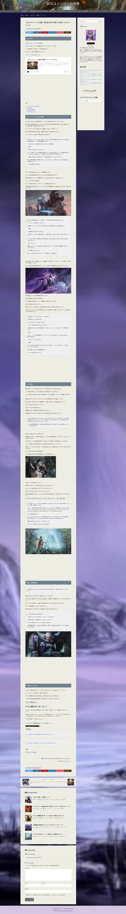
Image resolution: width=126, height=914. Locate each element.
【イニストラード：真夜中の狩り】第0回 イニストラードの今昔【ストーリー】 (51, 806)
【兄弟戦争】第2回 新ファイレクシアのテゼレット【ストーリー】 (48, 825)
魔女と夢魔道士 (31, 109)
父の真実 (29, 108)
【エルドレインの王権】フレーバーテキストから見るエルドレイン (42, 743)
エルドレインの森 (54, 758)
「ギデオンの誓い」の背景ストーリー (41, 797)
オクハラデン (68, 761)
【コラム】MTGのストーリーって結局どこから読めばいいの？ (47, 834)
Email (43, 883)
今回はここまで (31, 111)
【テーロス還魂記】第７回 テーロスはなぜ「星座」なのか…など (48, 815)
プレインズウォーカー (31, 15)
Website (27, 889)
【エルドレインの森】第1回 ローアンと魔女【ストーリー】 (40, 734)
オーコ (60, 758)
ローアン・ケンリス (66, 758)
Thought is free (69, 910)
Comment (27, 868)
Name (26, 883)
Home (23, 15)
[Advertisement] (48, 90)
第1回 (26, 43)
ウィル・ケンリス (41, 15)
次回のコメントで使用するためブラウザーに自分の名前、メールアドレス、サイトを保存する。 (46, 895)
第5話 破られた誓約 (30, 752)
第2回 (26, 46)
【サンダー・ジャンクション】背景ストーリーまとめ (91, 73)
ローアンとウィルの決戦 (33, 106)
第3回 (30, 46)
